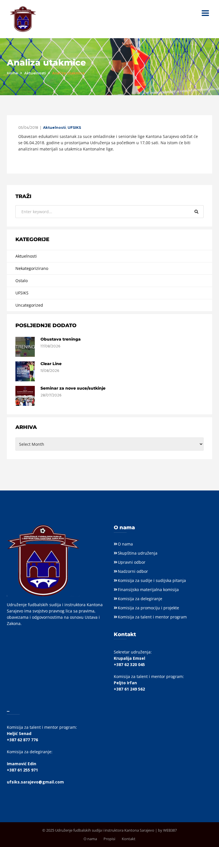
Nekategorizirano (31, 268)
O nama (125, 544)
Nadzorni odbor (133, 571)
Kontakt (128, 838)
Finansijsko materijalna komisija (148, 589)
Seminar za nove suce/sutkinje (73, 388)
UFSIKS (74, 127)
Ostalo (21, 280)
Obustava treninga (60, 339)
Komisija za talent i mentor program (152, 617)
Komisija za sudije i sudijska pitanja (152, 580)
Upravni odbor (131, 562)
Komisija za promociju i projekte (148, 607)
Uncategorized (29, 305)
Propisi (109, 838)
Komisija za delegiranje (140, 598)
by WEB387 (167, 830)
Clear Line (51, 363)
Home (12, 73)
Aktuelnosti (35, 73)
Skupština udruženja (137, 553)
